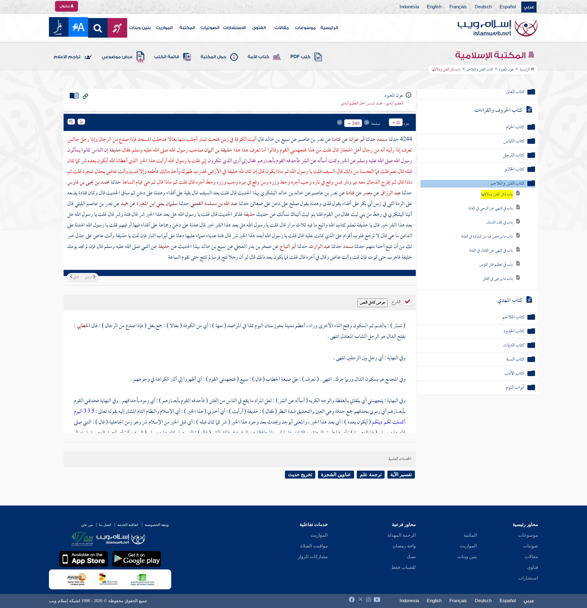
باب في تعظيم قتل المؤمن (496, 264)
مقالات (282, 27)
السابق (89, 277)
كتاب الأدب (514, 374)
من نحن (87, 525)
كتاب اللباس (514, 141)
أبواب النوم (515, 388)
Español (508, 7)
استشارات (528, 578)
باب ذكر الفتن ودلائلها (497, 194)
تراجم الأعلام (67, 56)
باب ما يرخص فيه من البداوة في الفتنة (487, 236)
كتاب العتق (515, 92)
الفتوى (259, 27)
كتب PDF (300, 56)
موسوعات (305, 27)
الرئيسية (329, 27)
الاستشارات (234, 27)
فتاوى (532, 567)
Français (458, 7)
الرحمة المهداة (402, 535)
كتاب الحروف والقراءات (498, 111)
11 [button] (398, 122)
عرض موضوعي (117, 56)
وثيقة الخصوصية (157, 525)
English (434, 7)
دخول (65, 6)
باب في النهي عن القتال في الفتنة (491, 250)
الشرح (396, 301)
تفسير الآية (401, 474)
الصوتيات (210, 27)
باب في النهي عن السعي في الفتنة (490, 208)
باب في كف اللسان (500, 222)
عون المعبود (506, 70)
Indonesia (409, 7)
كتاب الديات (513, 345)
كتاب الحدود (514, 331)
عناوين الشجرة (336, 474)
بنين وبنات (140, 27)
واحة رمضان (404, 545)
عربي (529, 7)
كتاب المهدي (509, 301)
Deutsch (483, 7)
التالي (75, 277)
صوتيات (530, 545)
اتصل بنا (105, 525)
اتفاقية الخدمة (127, 525)
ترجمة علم (371, 474)
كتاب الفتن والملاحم (480, 70)
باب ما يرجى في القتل (498, 278)
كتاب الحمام (515, 127)
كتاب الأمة (258, 56)
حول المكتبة (213, 56)
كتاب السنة (515, 360)
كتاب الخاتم (514, 169)
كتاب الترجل (513, 155)
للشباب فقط (403, 567)
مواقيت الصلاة (314, 545)
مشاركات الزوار (313, 556)
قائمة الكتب (166, 56)
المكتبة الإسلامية (491, 55)
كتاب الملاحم (513, 317)
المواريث (164, 27)
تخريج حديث (300, 474)
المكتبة (187, 27)
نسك (411, 556)
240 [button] (356, 123)
